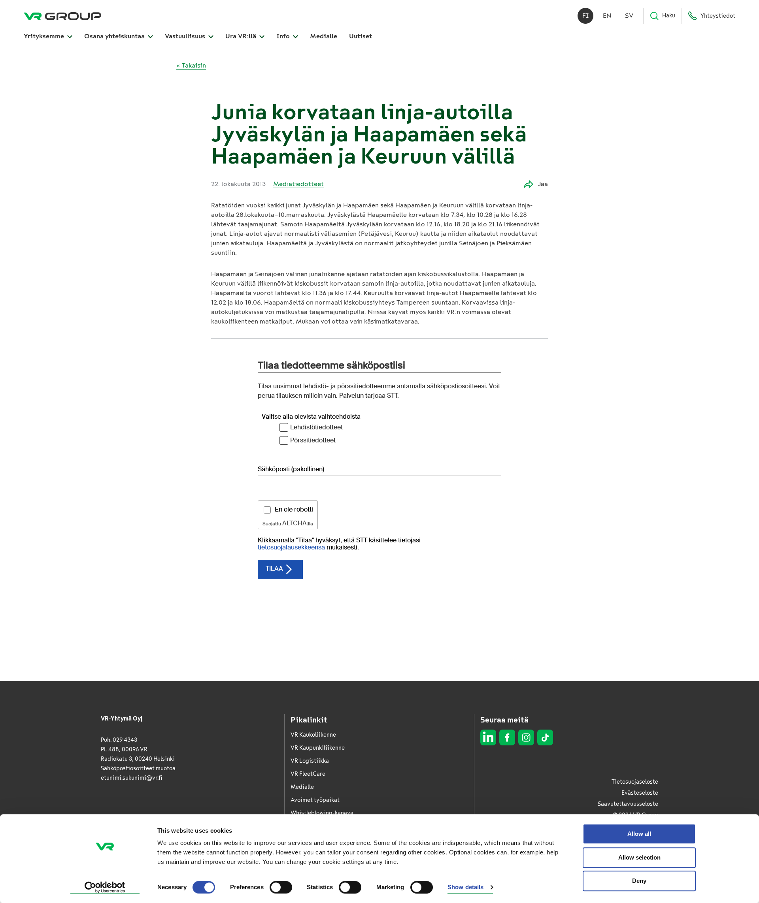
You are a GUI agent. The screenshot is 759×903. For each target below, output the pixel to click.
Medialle (323, 36)
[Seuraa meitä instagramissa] (526, 737)
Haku (668, 15)
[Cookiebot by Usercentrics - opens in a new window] (105, 888)
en (607, 15)
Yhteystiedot (717, 16)
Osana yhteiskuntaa (115, 36)
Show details (465, 887)
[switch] (281, 887)
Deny (639, 880)
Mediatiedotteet (298, 184)
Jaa (543, 184)
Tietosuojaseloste (635, 782)
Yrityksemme (45, 36)
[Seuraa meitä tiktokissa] (545, 737)
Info (283, 36)
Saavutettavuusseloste (628, 804)
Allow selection (639, 857)
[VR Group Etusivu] (62, 16)
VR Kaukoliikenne (313, 735)
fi (585, 15)
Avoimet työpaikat (315, 800)
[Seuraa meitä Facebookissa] (507, 737)
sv (629, 15)
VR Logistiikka (310, 761)
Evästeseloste (639, 793)
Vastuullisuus (186, 36)
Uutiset (360, 36)
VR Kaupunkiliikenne (318, 748)
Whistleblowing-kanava (322, 813)
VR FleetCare (308, 774)
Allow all (639, 833)
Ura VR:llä (241, 36)
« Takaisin (191, 65)
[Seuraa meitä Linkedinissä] (488, 737)
